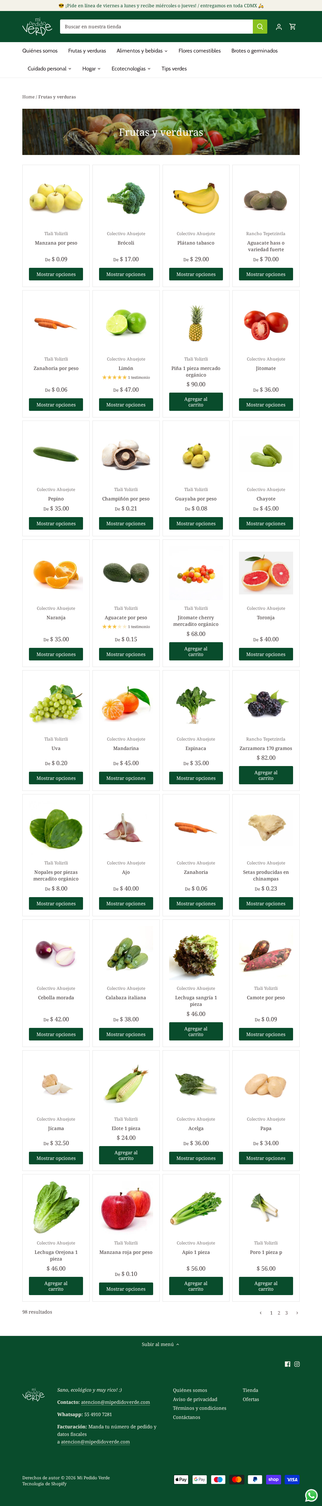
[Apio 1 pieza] (196, 1208)
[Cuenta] (279, 26)
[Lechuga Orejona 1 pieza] (56, 1208)
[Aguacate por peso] (126, 573)
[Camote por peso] (266, 953)
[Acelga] (196, 1084)
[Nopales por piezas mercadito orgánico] (56, 828)
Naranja (56, 613)
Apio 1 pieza (196, 1247)
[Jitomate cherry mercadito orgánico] (196, 573)
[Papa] (266, 1084)
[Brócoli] (126, 198)
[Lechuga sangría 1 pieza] (196, 953)
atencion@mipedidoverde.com (115, 1402)
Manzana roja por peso (126, 1247)
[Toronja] (266, 573)
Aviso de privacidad (195, 1399)
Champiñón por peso (126, 494)
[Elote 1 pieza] (126, 1084)
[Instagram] (297, 1363)
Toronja (266, 613)
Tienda (250, 1390)
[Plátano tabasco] (196, 198)
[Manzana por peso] (56, 198)
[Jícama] (56, 1084)
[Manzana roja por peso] (126, 1208)
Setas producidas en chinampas (266, 871)
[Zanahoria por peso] (56, 324)
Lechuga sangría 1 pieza (196, 996)
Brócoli (126, 238)
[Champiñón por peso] (126, 454)
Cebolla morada (56, 993)
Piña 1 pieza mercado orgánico (195, 367)
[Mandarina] (126, 704)
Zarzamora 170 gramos (266, 743)
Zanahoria (196, 867)
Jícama (56, 1123)
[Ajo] (126, 828)
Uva (56, 743)
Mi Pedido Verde (93, 1478)
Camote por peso (266, 993)
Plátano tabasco (196, 238)
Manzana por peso (56, 238)
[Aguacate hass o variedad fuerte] (266, 198)
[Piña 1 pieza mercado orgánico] (196, 324)
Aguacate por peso (126, 613)
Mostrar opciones (56, 274)
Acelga (196, 1123)
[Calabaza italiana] (126, 953)
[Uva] (56, 704)
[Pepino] (56, 454)
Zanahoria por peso (56, 363)
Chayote (266, 494)
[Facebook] (287, 1363)
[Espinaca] (196, 704)
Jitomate (266, 363)
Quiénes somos (190, 1390)
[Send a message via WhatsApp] (311, 1495)
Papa (266, 1123)
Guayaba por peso (196, 494)
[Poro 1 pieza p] (266, 1208)
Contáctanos (186, 1417)
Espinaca (196, 743)
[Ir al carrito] (293, 26)
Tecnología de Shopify (44, 1484)
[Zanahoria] (196, 828)
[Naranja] (56, 573)
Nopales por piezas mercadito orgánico (56, 871)
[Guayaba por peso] (196, 454)
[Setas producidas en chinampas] (266, 828)
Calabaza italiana (126, 993)
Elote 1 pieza (126, 1123)
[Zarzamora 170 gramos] (266, 704)
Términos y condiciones (199, 1408)
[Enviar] (260, 26)
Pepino (56, 494)
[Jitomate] (266, 324)
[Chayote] (266, 454)
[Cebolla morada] (56, 953)
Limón (126, 363)
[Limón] (126, 324)
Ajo (126, 867)
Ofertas (251, 1399)
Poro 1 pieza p (266, 1247)
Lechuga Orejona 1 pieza (56, 1251)
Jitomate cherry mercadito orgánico (196, 616)
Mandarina (126, 743)
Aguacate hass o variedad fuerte (266, 241)
